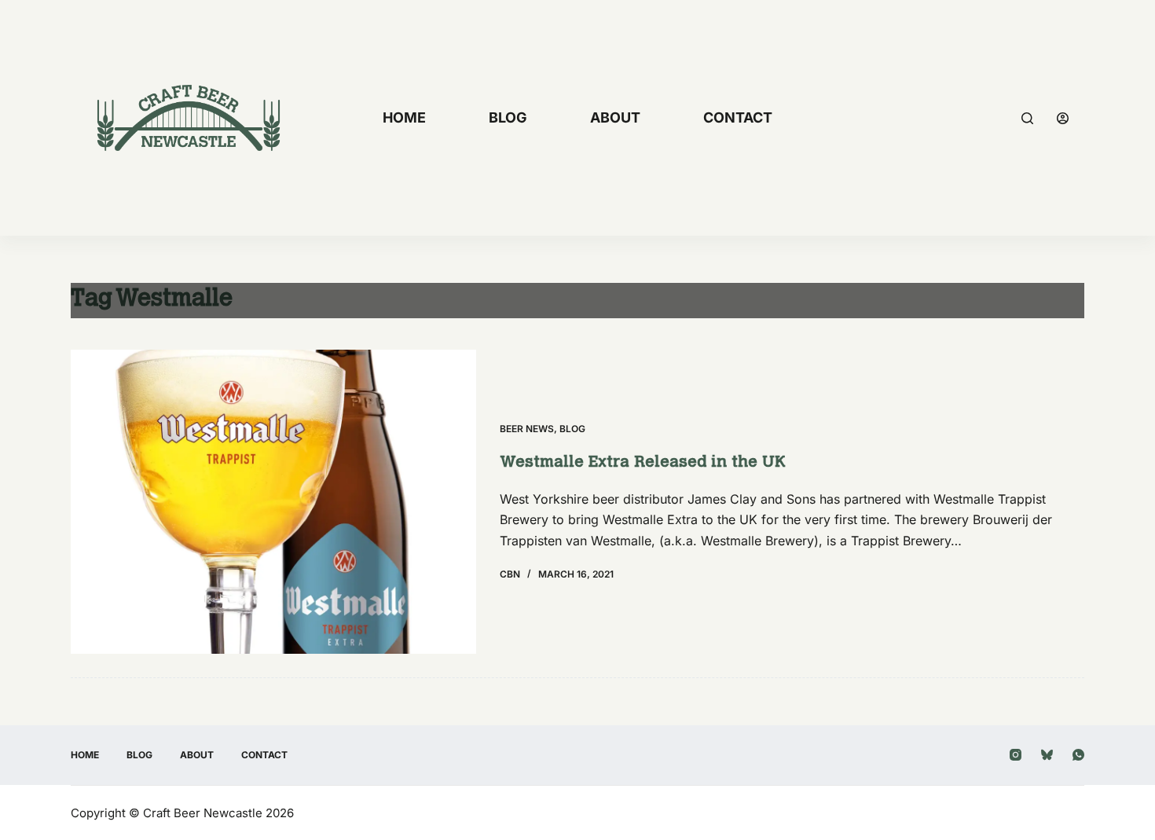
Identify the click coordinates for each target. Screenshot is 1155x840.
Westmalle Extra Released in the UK (643, 463)
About (615, 117)
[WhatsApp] (1078, 755)
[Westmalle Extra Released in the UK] (273, 502)
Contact (737, 117)
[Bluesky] (1047, 755)
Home (404, 117)
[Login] (1063, 118)
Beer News (527, 429)
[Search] (1027, 118)
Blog (508, 117)
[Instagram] (1015, 755)
